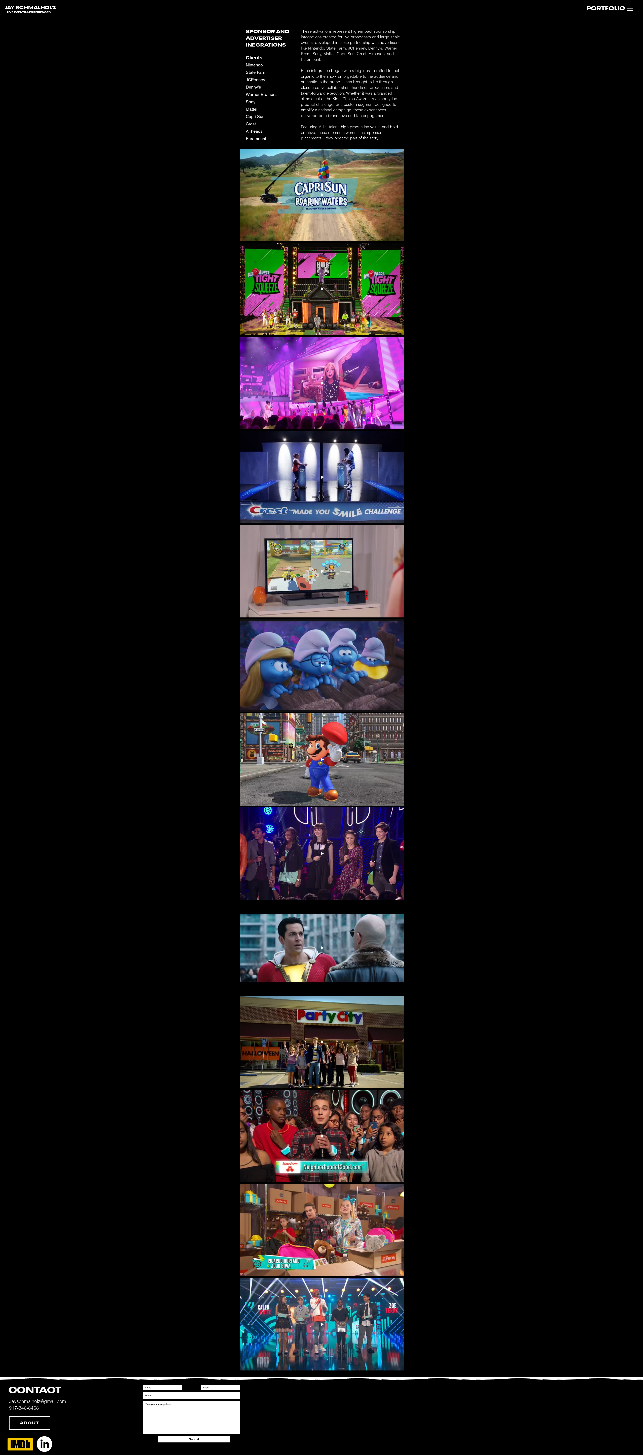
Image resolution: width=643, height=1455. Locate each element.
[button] (630, 8)
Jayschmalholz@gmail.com (37, 1401)
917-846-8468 (24, 1408)
